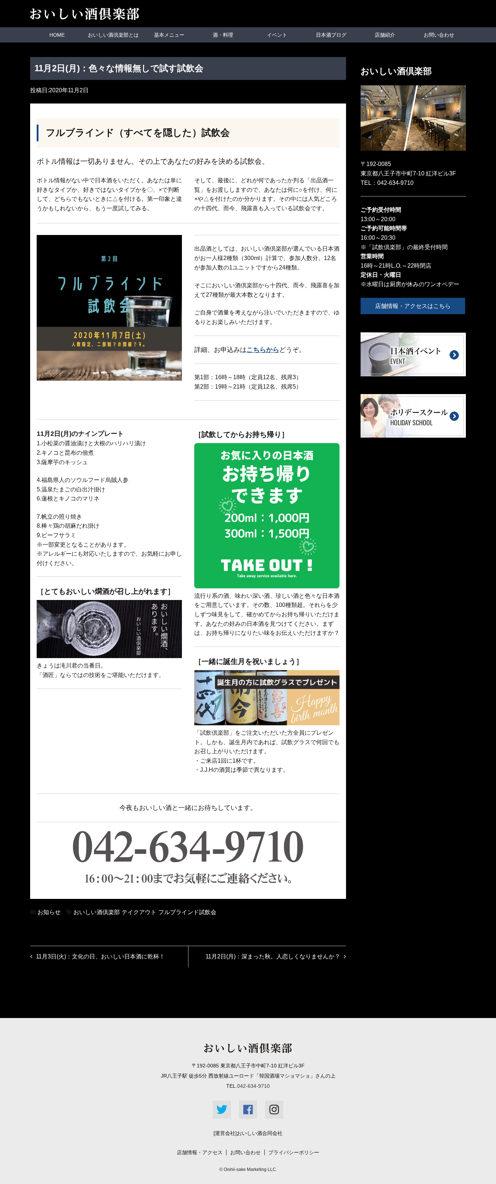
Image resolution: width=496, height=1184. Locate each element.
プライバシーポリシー (293, 1152)
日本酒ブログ (331, 35)
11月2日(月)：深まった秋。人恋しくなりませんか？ (273, 956)
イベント (277, 35)
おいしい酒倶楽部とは (113, 35)
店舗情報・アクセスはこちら (413, 306)
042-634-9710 (395, 183)
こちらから (263, 349)
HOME (57, 35)
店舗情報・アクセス (200, 1152)
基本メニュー (169, 35)
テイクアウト (139, 912)
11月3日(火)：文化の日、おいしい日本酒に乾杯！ (100, 956)
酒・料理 (223, 35)
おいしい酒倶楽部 (96, 912)
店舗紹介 (385, 35)
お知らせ (49, 912)
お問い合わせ (439, 35)
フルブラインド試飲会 (187, 912)
